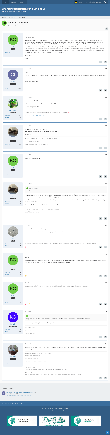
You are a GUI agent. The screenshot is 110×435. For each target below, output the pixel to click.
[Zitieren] (105, 62)
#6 (106, 183)
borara (12, 25)
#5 (106, 155)
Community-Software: (55, 408)
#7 (106, 225)
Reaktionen (7, 52)
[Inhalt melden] (100, 62)
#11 (105, 344)
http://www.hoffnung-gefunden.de (34, 115)
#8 (106, 254)
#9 (106, 282)
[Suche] (105, 2)
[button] (79, 2)
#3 (106, 97)
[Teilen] (106, 29)
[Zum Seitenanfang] (107, 432)
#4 (106, 126)
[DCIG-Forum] (55, 9)
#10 (105, 311)
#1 (106, 34)
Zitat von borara (33, 188)
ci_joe (7, 393)
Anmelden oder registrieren (94, 2)
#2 (106, 69)
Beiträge (7, 54)
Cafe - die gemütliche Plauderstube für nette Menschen (18, 395)
